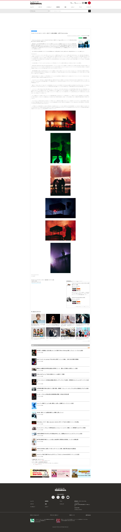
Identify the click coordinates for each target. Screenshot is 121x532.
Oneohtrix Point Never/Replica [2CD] (78, 297)
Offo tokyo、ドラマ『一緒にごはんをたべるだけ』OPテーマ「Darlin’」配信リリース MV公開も (58, 422)
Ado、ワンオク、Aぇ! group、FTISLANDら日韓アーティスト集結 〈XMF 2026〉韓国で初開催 (57, 359)
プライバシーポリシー (54, 515)
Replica (47, 46)
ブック (80, 7)
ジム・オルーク (56, 43)
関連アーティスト (73, 281)
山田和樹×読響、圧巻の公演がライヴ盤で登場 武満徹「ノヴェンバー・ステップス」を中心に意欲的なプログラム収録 (62, 388)
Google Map (77, 507)
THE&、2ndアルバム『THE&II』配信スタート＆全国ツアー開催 (50, 374)
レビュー (72, 7)
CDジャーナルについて (34, 515)
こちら (43, 460)
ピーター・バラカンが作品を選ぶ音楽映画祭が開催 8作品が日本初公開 (53, 394)
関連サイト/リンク (79, 281)
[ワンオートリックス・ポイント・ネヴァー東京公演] (60, 111)
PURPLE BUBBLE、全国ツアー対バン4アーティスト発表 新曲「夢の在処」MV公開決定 (56, 448)
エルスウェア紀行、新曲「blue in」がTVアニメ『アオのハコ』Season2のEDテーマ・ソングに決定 (58, 454)
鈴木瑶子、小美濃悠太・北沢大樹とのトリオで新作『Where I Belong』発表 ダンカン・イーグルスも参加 (60, 350)
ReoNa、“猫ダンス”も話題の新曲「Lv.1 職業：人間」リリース (50, 412)
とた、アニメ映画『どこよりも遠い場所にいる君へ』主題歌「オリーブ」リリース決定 (55, 403)
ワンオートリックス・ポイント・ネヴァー (74, 35)
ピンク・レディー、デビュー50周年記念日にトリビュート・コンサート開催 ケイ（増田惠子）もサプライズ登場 (61, 427)
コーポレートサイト (78, 509)
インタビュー (49, 7)
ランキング (89, 7)
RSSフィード (72, 515)
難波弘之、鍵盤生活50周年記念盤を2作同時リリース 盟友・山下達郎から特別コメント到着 (57, 368)
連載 (65, 7)
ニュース (32, 7)
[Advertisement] (60, 21)
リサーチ (40, 7)
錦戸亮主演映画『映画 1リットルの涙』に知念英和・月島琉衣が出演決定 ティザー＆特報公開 (57, 439)
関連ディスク (69, 281)
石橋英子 (60, 43)
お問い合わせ (88, 515)
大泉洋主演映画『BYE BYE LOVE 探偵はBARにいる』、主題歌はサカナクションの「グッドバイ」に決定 (59, 433)
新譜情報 (58, 7)
